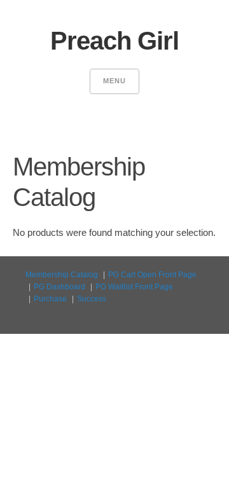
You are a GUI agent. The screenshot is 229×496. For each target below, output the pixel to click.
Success (91, 298)
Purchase (50, 298)
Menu (114, 81)
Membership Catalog (61, 274)
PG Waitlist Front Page (134, 286)
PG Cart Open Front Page (152, 274)
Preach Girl (114, 41)
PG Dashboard (59, 286)
